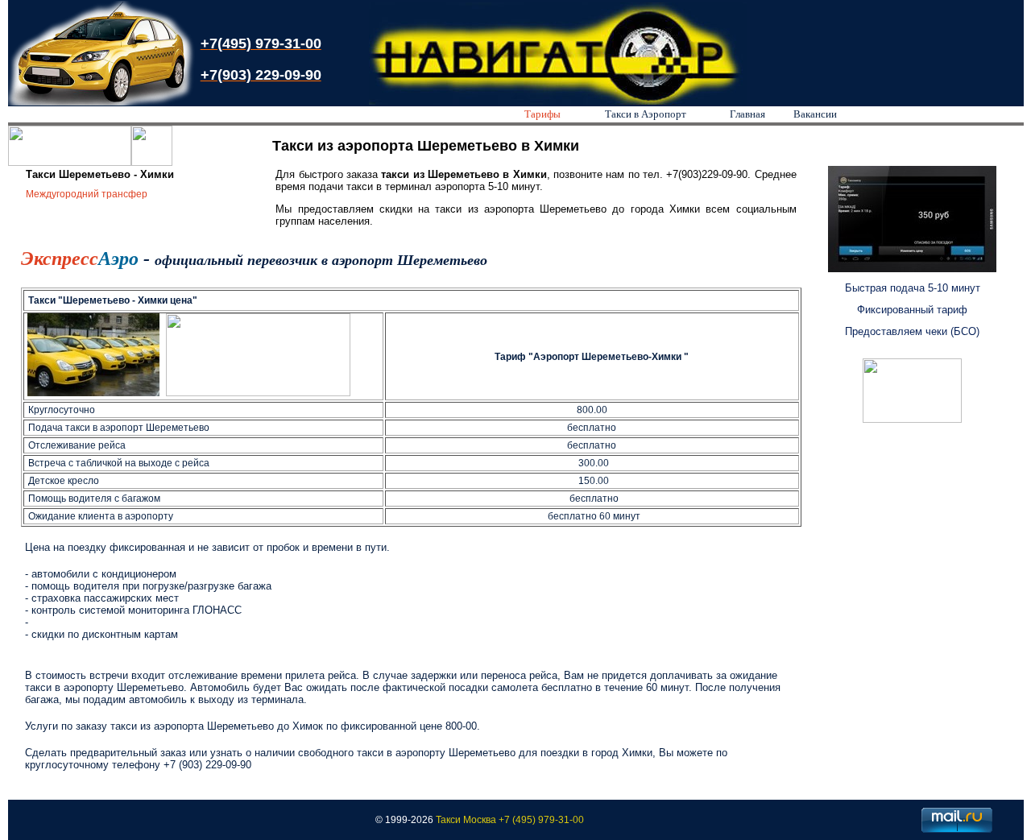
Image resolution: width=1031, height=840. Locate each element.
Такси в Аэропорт (645, 114)
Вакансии (815, 114)
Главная (747, 114)
